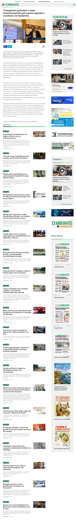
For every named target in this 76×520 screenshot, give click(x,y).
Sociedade (5, 7)
